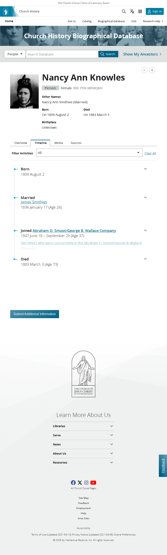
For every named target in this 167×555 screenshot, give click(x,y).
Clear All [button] (150, 153)
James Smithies (34, 202)
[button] (85, 173)
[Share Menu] (152, 70)
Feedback (162, 465)
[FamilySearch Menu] (144, 70)
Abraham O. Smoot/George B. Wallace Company (74, 230)
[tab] (20, 143)
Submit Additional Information (34, 314)
